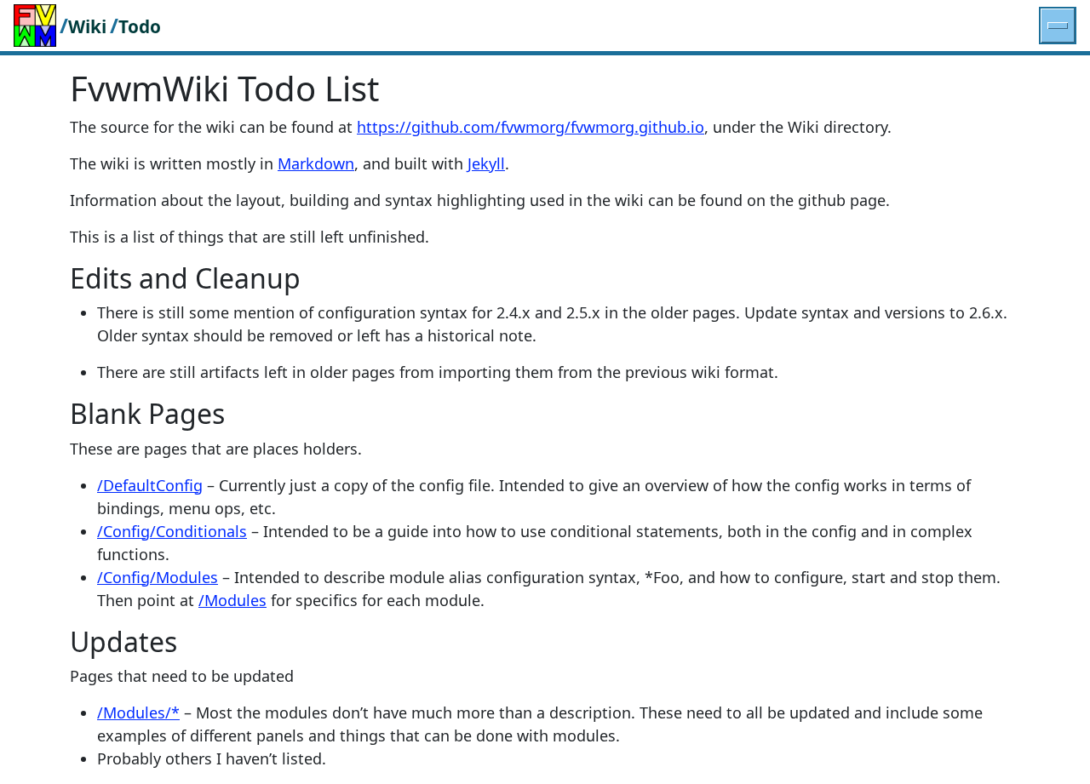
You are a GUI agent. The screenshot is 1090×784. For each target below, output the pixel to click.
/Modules (232, 600)
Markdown (316, 163)
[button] (1057, 25)
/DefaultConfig (150, 485)
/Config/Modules (157, 577)
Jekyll (486, 163)
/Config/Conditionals (172, 531)
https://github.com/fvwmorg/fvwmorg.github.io (530, 127)
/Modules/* (138, 712)
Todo (139, 26)
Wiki (87, 26)
